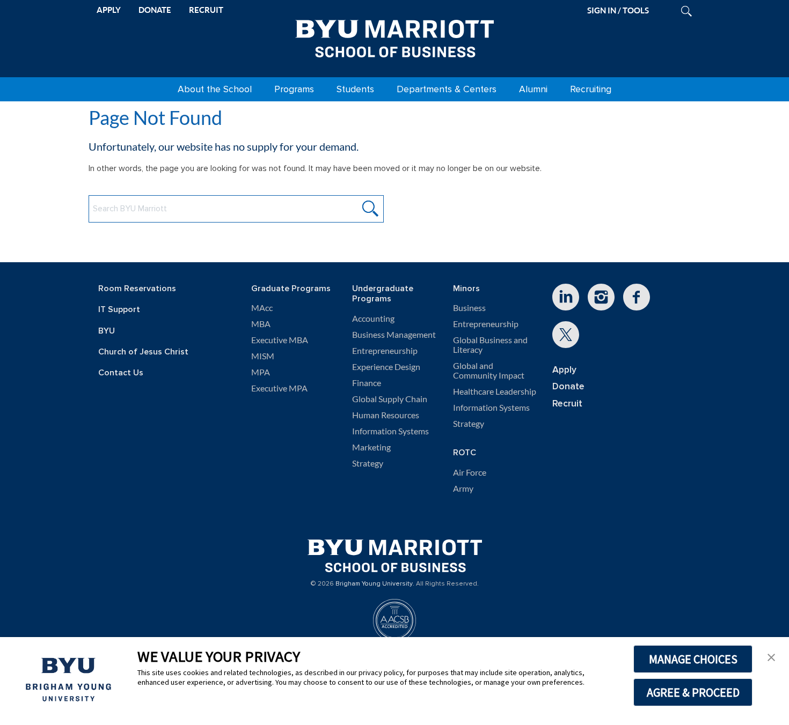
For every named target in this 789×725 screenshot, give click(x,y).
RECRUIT (206, 10)
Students (355, 89)
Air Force (469, 472)
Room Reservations (137, 289)
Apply (564, 369)
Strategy (367, 463)
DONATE (154, 10)
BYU (106, 331)
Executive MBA (279, 340)
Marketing (371, 447)
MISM (262, 356)
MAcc (262, 308)
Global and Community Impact (488, 370)
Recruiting (590, 89)
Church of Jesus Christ (143, 352)
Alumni (533, 89)
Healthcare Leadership (494, 391)
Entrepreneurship (385, 351)
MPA (260, 372)
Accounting (373, 318)
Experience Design (386, 367)
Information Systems (390, 431)
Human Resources (385, 415)
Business (469, 308)
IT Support (119, 310)
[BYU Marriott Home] (394, 36)
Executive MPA (279, 388)
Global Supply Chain (389, 399)
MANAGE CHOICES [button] (693, 659)
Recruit (567, 403)
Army (463, 488)
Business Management (394, 334)
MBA (261, 324)
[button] (771, 656)
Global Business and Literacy (490, 344)
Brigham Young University (374, 584)
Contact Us (120, 373)
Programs (294, 89)
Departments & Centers (446, 89)
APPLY (109, 10)
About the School (215, 89)
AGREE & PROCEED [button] (693, 692)
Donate (568, 386)
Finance (366, 383)
